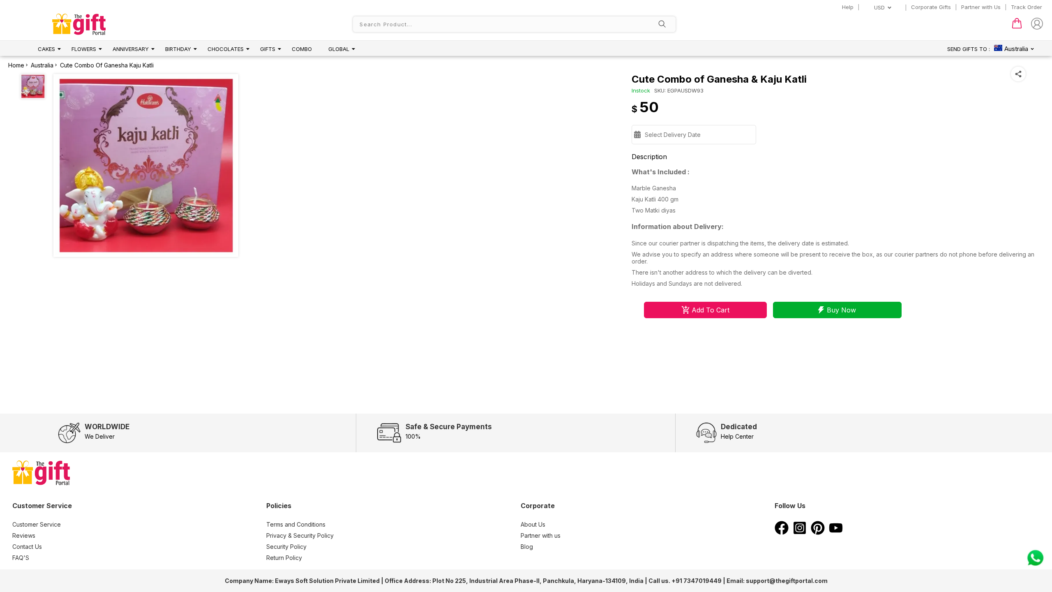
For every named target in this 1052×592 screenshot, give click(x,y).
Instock (641, 90)
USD (879, 7)
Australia (42, 65)
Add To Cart (710, 310)
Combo (302, 49)
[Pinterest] (818, 532)
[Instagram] (800, 532)
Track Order (1026, 7)
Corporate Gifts (931, 7)
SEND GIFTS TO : (968, 49)
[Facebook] (782, 532)
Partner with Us (981, 7)
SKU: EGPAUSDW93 (679, 90)
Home (16, 65)
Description (649, 157)
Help (848, 7)
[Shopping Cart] (1017, 27)
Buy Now (841, 310)
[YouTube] (836, 532)
